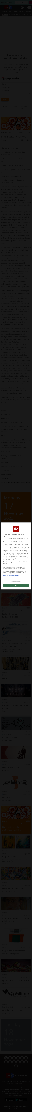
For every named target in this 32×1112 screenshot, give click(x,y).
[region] (16, 556)
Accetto (16, 585)
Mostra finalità (16, 581)
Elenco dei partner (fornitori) (10, 575)
